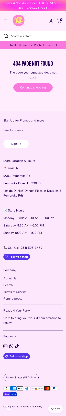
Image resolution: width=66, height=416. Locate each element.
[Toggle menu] (5, 20)
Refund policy (12, 299)
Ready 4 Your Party (32, 406)
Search (8, 285)
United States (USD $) (19, 377)
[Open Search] (6, 36)
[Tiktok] (17, 346)
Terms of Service (14, 292)
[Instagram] (5, 346)
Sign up (16, 144)
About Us (9, 278)
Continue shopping (33, 87)
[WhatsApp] (11, 346)
